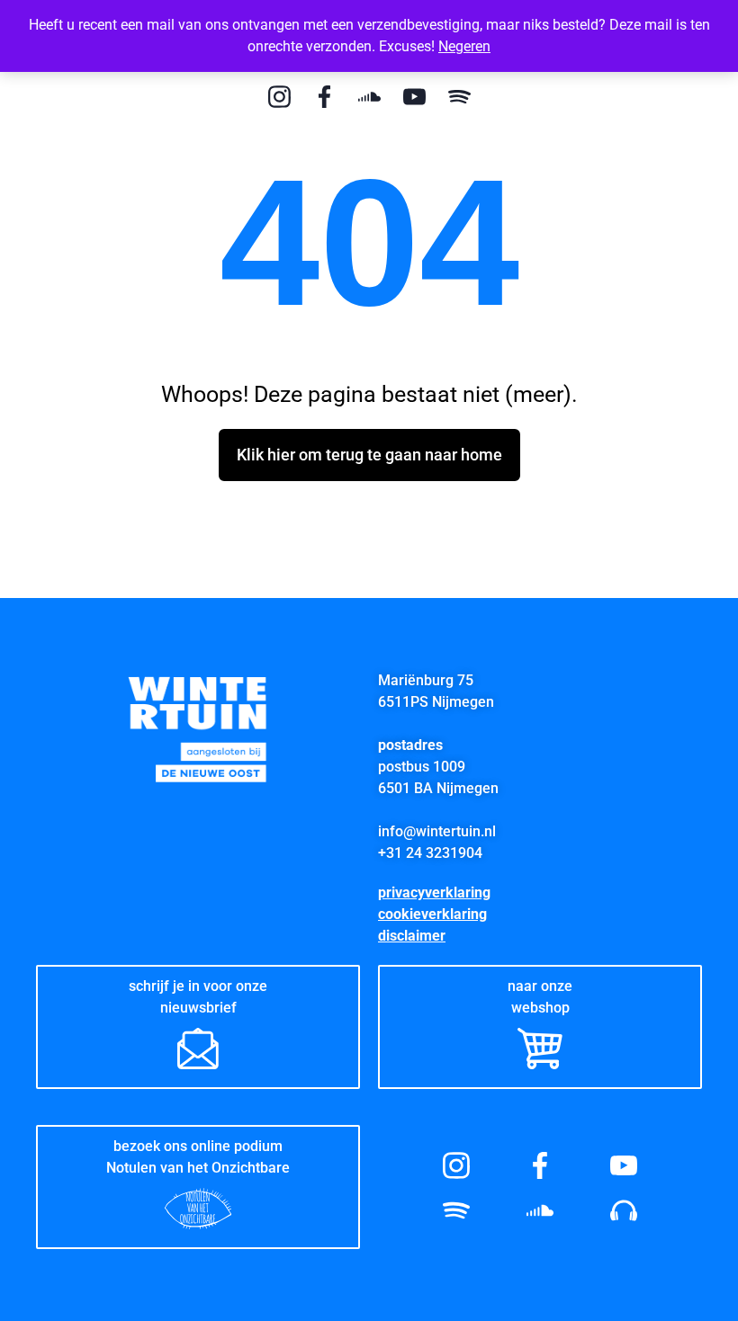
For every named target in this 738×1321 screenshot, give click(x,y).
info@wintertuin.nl (437, 831)
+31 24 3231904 (430, 852)
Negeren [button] (464, 46)
